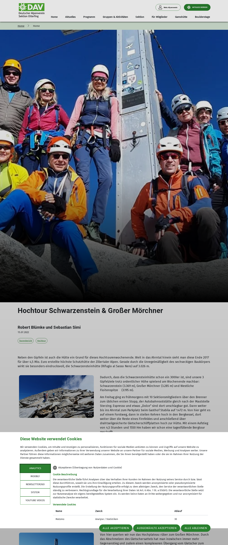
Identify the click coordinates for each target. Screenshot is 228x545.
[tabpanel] (130, 493)
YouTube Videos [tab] (35, 500)
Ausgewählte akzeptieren (157, 528)
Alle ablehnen (196, 528)
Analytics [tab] (35, 468)
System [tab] (35, 492)
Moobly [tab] (35, 476)
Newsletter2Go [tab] (35, 484)
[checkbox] (130, 467)
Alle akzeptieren (116, 528)
